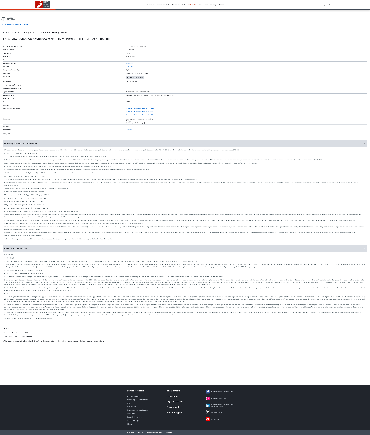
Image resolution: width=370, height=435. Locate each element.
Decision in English (136, 77)
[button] (185, 143)
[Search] (324, 4)
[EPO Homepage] (42, 5)
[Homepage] (3, 33)
